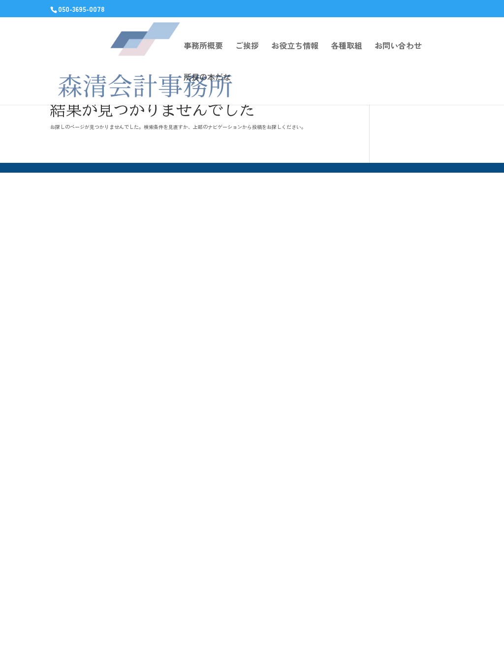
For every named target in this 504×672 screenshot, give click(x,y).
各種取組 (346, 46)
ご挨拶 (247, 46)
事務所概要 (203, 46)
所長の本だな (207, 78)
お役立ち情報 (294, 46)
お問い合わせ (398, 46)
